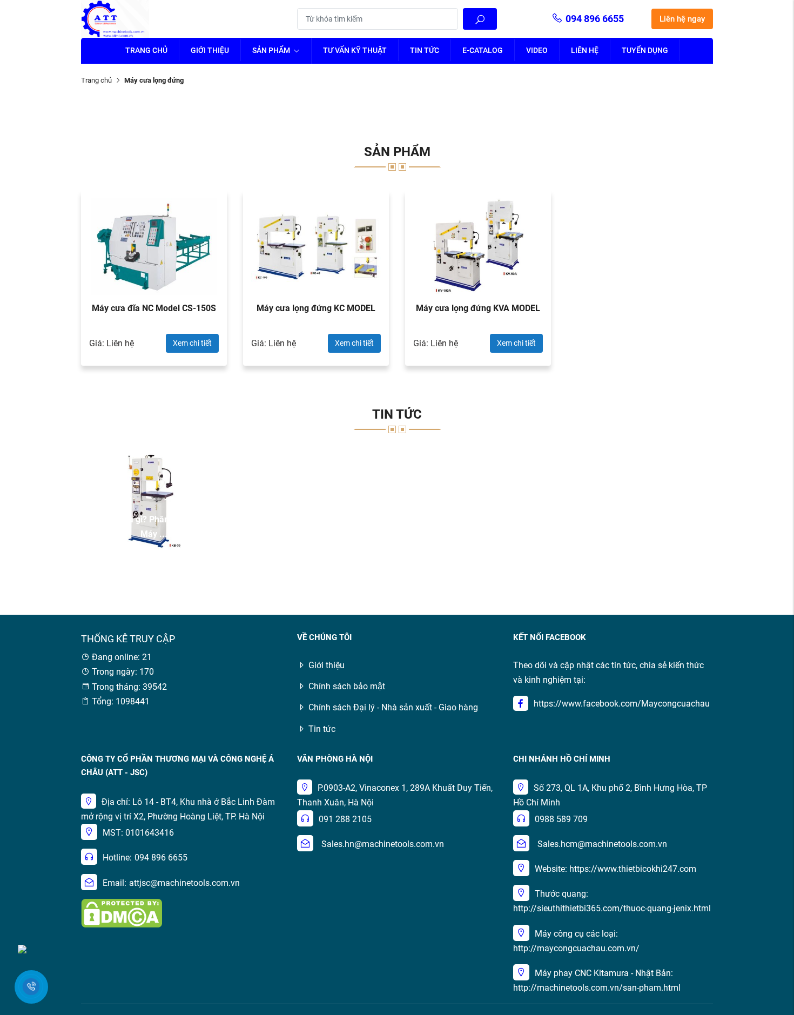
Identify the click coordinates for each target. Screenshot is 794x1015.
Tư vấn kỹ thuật (355, 50)
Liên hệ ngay (682, 19)
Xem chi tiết (192, 343)
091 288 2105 (345, 819)
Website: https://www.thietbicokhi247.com (615, 869)
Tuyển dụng (645, 50)
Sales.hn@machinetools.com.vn (382, 844)
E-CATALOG (482, 50)
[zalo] (22, 948)
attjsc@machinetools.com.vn (184, 883)
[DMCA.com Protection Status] (121, 912)
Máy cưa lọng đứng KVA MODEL (478, 308)
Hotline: (117, 857)
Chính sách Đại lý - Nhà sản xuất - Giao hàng (393, 707)
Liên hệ (584, 50)
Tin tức (424, 50)
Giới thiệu (210, 50)
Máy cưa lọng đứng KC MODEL (316, 308)
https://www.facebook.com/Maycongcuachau (622, 703)
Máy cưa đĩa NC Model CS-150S (154, 308)
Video (537, 50)
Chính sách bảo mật (346, 686)
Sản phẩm (272, 50)
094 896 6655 (595, 18)
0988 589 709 (561, 819)
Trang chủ (146, 50)
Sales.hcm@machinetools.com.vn (602, 844)
